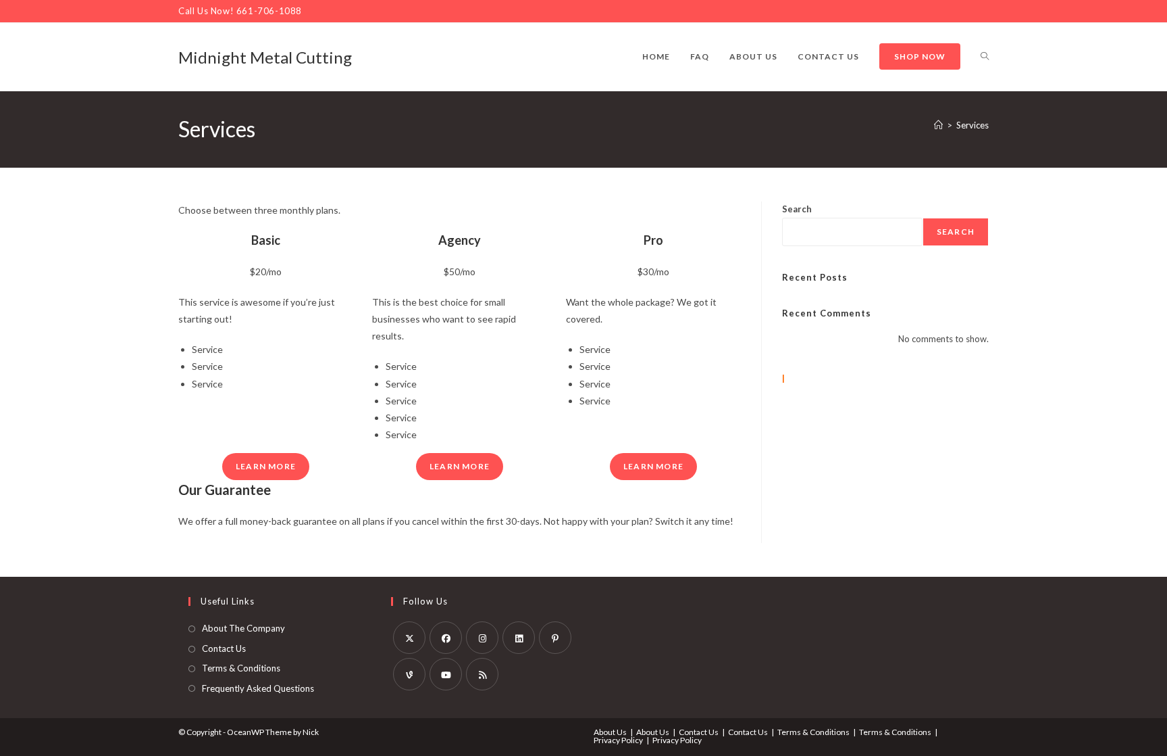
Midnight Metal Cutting (265, 57)
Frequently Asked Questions (258, 688)
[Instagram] (482, 637)
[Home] (938, 125)
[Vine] (409, 674)
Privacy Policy (618, 740)
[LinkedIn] (518, 637)
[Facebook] (446, 637)
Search (797, 209)
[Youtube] (446, 674)
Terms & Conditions (241, 668)
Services (972, 125)
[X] (409, 637)
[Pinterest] (555, 637)
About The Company (243, 628)
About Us (610, 732)
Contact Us (224, 648)
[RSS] (482, 674)
